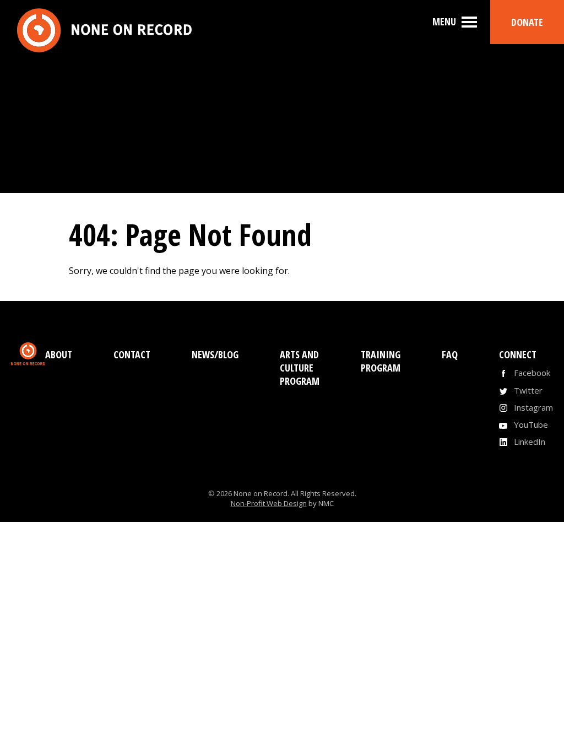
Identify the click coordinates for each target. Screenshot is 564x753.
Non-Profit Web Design (269, 503)
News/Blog (215, 354)
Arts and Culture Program (299, 368)
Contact (131, 354)
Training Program (380, 361)
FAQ (450, 354)
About (58, 354)
